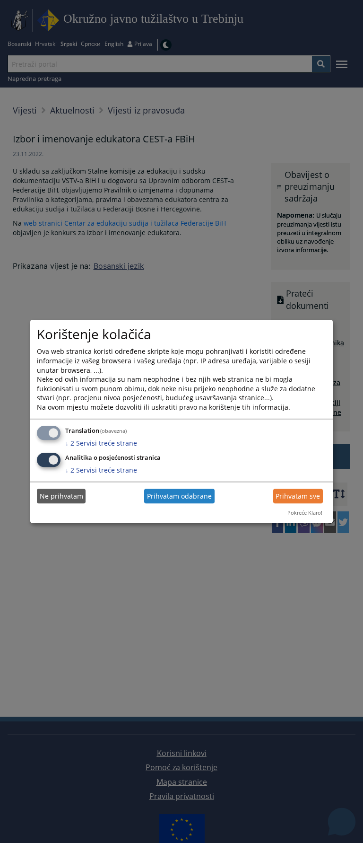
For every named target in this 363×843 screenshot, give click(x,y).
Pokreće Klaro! (304, 512)
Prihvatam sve (298, 496)
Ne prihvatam (61, 496)
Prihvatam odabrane (179, 496)
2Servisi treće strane (101, 443)
